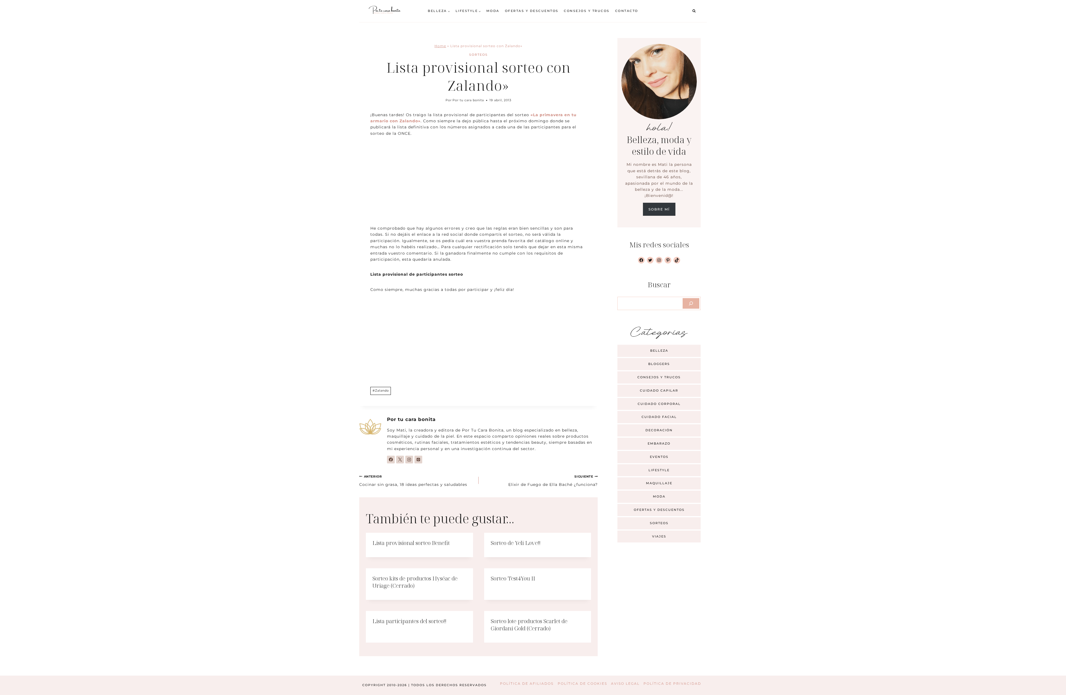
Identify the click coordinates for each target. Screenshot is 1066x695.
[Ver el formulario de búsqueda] (694, 11)
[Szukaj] (691, 303)
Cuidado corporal (659, 404)
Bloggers (659, 364)
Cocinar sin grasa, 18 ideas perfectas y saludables (413, 481)
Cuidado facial (659, 417)
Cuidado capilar (659, 390)
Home (440, 46)
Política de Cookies (582, 683)
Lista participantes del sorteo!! (409, 621)
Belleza (659, 350)
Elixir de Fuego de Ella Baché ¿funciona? (553, 481)
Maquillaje (659, 483)
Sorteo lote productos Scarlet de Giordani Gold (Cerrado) (529, 624)
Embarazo (659, 443)
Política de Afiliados (527, 683)
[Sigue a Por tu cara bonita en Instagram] (409, 459)
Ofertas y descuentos (532, 11)
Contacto (626, 11)
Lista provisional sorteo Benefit (411, 543)
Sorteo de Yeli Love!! (515, 543)
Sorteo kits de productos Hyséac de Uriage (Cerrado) (415, 582)
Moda (492, 11)
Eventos (659, 457)
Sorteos (478, 55)
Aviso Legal (625, 683)
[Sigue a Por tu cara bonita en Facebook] (391, 459)
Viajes (659, 536)
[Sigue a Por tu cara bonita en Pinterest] (418, 459)
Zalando (381, 390)
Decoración (659, 430)
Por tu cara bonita (468, 100)
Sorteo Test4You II (513, 578)
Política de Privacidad (672, 683)
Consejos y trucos (587, 11)
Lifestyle (659, 470)
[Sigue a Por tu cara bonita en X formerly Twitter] (400, 459)
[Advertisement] (478, 184)
